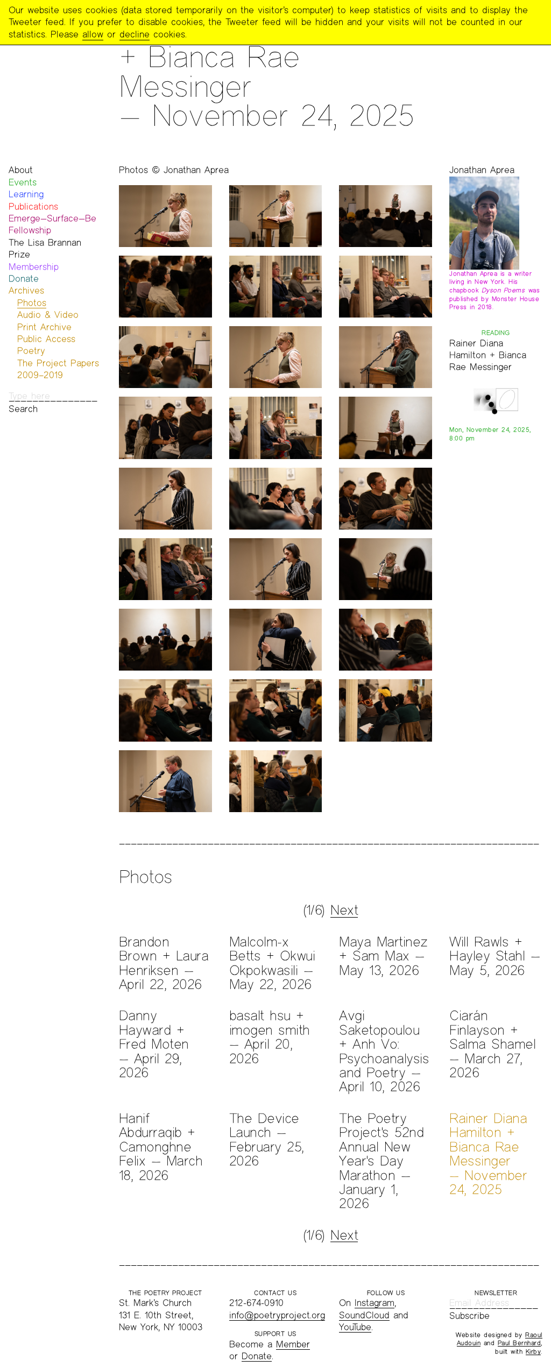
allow (92, 34)
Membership (34, 266)
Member (293, 1344)
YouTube (355, 1327)
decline (134, 34)
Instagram (374, 1302)
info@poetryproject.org (277, 1315)
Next (344, 910)
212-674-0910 (256, 1302)
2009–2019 (40, 374)
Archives (26, 290)
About (21, 169)
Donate (24, 278)
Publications (33, 206)
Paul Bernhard (519, 1343)
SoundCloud (364, 1315)
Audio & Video (48, 314)
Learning (26, 194)
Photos (31, 302)
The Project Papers (58, 363)
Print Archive (44, 327)
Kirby (533, 1351)
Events (23, 182)
